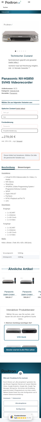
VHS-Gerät (21, 337)
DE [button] (29, 2)
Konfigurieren (21, 409)
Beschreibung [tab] (8, 167)
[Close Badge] (32, 414)
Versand (19, 141)
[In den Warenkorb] (3, 18)
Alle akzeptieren (20, 403)
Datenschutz (17, 398)
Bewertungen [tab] (24, 167)
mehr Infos (13, 62)
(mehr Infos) (20, 108)
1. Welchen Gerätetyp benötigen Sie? (18, 323)
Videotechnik (14, 91)
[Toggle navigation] (3, 1)
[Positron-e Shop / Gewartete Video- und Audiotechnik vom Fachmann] (13, 2)
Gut (4, 117)
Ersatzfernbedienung (10, 131)
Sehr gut (6, 112)
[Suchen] (37, 7)
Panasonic (6, 126)
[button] (33, 2)
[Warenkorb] (38, 2)
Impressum (6, 398)
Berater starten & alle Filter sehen (20, 350)
